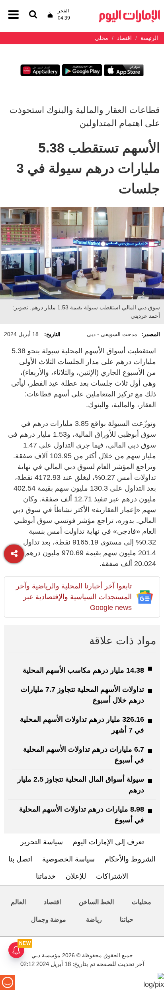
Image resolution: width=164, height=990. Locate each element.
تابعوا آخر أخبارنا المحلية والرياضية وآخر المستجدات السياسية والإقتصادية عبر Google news (74, 597)
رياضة (94, 919)
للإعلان (76, 876)
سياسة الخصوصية (68, 859)
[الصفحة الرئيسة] (129, 12)
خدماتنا (46, 876)
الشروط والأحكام (130, 859)
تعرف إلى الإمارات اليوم (108, 842)
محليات (141, 902)
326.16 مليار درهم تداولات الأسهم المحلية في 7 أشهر (82, 724)
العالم (18, 902)
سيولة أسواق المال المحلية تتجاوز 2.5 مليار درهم (81, 784)
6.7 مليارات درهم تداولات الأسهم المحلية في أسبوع (83, 754)
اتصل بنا (20, 859)
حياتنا (126, 919)
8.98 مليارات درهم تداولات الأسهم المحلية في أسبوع (81, 814)
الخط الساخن (96, 902)
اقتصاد (52, 902)
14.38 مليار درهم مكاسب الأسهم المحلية (83, 670)
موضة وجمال (48, 919)
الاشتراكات (112, 876)
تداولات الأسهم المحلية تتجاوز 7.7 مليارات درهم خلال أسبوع (82, 694)
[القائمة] (33, 15)
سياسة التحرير (41, 842)
